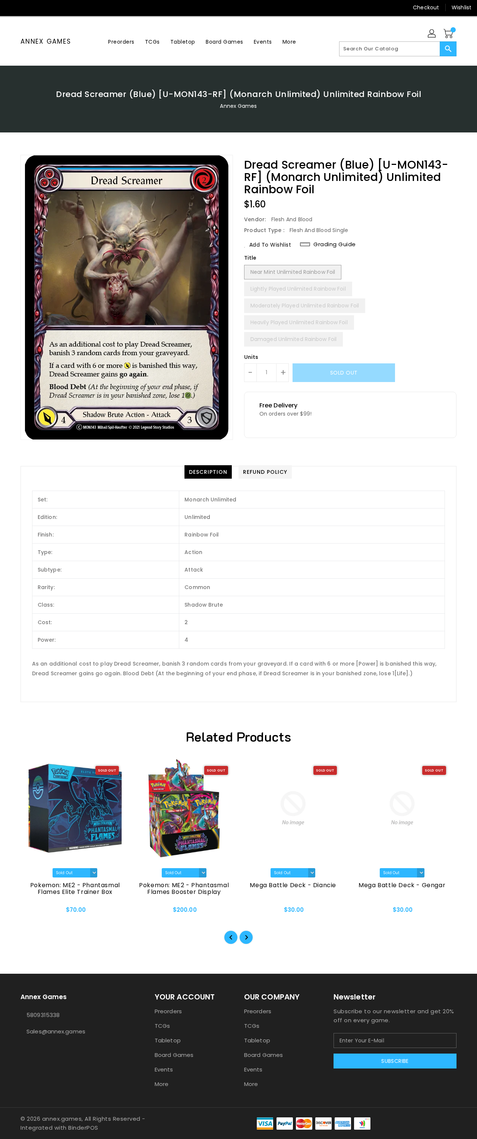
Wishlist (461, 7)
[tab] (208, 472)
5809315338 (43, 1015)
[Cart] (449, 33)
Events (164, 1069)
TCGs (162, 1026)
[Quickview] (32, 912)
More (161, 1084)
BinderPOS (83, 1128)
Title (250, 258)
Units (251, 357)
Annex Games (45, 41)
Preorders (168, 1011)
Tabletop (168, 1040)
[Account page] (432, 33)
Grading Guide (334, 244)
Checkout (426, 7)
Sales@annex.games (55, 1031)
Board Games (174, 1055)
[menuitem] (121, 41)
